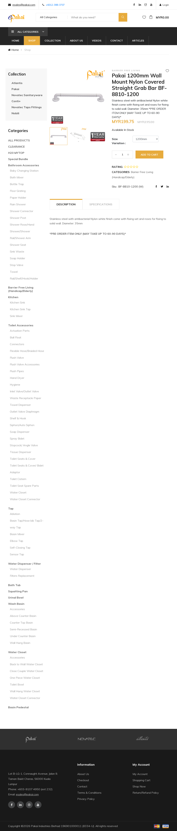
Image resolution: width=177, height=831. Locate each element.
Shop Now (139, 786)
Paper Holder (18, 197)
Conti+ (16, 101)
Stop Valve (16, 265)
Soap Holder (17, 258)
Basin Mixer (17, 534)
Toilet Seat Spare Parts (24, 485)
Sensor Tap (17, 554)
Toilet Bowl (17, 684)
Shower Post (18, 218)
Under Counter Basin (23, 636)
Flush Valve (17, 357)
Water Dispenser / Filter (24, 563)
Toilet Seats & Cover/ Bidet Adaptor (27, 469)
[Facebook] (134, 5)
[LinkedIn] (140, 5)
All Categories (48, 17)
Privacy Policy (86, 799)
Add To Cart (149, 154)
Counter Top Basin (21, 622)
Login (166, 4)
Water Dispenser (20, 569)
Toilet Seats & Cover (22, 458)
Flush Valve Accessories (25, 364)
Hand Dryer (17, 378)
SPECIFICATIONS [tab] (100, 204)
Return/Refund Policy (146, 792)
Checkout (83, 780)
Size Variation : (119, 141)
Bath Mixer (17, 177)
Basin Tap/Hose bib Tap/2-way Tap (26, 524)
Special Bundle (18, 159)
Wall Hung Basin (20, 643)
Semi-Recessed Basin (23, 629)
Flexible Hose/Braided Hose (27, 351)
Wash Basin (16, 603)
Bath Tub (14, 585)
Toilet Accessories (20, 325)
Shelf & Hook (18, 418)
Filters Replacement (22, 575)
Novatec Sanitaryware (27, 95)
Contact (116, 40)
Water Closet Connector (25, 499)
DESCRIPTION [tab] (66, 204)
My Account (140, 774)
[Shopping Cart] (151, 17)
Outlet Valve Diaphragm (24, 411)
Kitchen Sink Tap (20, 309)
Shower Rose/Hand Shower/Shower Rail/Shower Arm (22, 231)
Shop (31, 40)
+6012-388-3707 (55, 4)
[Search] (123, 17)
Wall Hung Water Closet (25, 691)
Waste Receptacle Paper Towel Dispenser (25, 401)
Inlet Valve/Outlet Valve (24, 391)
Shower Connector (21, 211)
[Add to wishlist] (167, 70)
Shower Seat (18, 244)
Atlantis (17, 83)
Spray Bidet (17, 438)
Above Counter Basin (23, 616)
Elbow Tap (16, 541)
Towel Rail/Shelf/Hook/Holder (24, 275)
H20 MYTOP (16, 153)
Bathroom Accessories (23, 165)
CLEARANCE (16, 146)
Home (15, 40)
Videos (96, 40)
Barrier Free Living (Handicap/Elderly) (20, 289)
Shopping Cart (141, 780)
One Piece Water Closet (25, 677)
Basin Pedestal (18, 707)
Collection (53, 40)
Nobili (15, 113)
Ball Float (15, 337)
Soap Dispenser (19, 431)
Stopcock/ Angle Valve (24, 445)
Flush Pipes (17, 371)
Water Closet (18, 492)
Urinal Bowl (16, 597)
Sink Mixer (16, 316)
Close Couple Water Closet (26, 671)
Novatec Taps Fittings (27, 107)
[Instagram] (145, 5)
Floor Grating (18, 191)
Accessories (17, 609)
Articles (138, 40)
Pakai (15, 89)
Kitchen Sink (17, 302)
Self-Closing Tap (20, 547)
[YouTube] (151, 5)
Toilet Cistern (18, 479)
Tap (10, 508)
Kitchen (13, 297)
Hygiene (15, 384)
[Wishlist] (144, 17)
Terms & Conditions (89, 792)
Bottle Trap (17, 184)
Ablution (15, 514)
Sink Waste (17, 251)
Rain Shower (18, 204)
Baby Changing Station (24, 170)
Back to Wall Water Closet (26, 664)
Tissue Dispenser (20, 452)
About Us (76, 40)
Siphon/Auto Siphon (22, 425)
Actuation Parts (20, 330)
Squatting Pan (18, 591)
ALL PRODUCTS (19, 140)
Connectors (17, 344)
